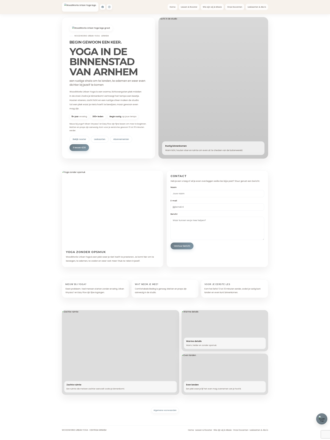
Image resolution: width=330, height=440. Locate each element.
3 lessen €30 (79, 147)
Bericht (174, 214)
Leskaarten (99, 139)
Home (172, 7)
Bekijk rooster (79, 139)
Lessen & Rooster (189, 7)
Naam (174, 187)
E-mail (174, 200)
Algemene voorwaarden (165, 410)
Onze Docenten (234, 7)
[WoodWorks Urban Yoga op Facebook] (102, 7)
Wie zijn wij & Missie (212, 7)
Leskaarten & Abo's (257, 7)
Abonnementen (121, 139)
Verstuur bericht (182, 246)
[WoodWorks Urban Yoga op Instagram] (109, 7)
